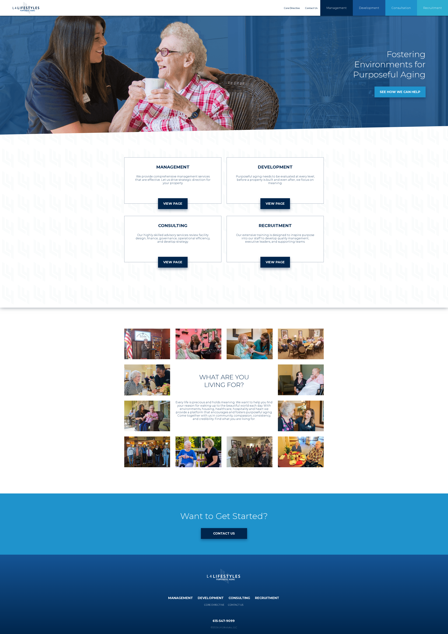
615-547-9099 (224, 621)
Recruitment (432, 8)
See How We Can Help (400, 92)
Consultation (401, 8)
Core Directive (292, 7)
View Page (172, 204)
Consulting (239, 598)
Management (336, 8)
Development (369, 8)
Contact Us (311, 7)
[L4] (26, 6)
